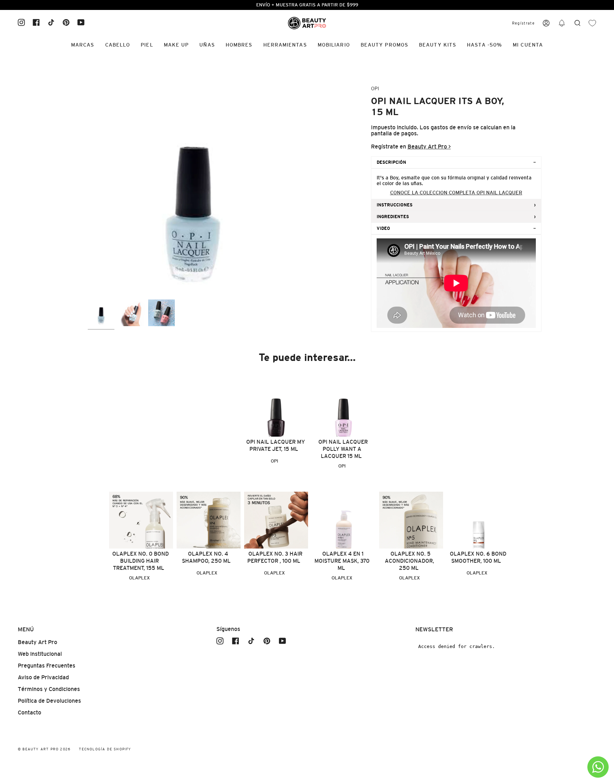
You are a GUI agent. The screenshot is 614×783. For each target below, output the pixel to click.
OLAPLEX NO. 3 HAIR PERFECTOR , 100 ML (274, 557)
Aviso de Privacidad (43, 677)
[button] (562, 23)
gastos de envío (451, 127)
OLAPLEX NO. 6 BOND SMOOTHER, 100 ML (478, 557)
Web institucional (40, 654)
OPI (375, 88)
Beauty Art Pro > (429, 147)
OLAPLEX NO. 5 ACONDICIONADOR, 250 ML (409, 561)
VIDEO (383, 228)
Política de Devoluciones (49, 701)
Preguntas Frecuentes (46, 666)
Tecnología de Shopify (105, 749)
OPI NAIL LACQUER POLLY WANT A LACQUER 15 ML (343, 449)
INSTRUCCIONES (395, 204)
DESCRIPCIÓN (391, 162)
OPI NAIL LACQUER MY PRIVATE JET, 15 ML (275, 445)
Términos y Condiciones (49, 689)
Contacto (29, 712)
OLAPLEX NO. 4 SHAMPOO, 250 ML (206, 557)
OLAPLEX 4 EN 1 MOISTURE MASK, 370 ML (342, 561)
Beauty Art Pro (37, 642)
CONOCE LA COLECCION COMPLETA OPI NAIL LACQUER (456, 192)
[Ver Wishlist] (592, 23)
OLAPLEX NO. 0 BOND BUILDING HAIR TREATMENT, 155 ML (140, 561)
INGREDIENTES (393, 216)
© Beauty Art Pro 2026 (44, 749)
